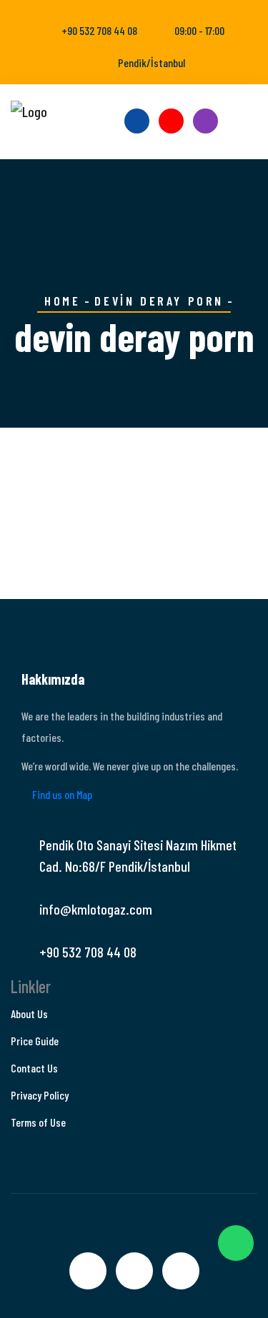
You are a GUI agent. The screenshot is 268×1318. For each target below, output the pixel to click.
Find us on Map (61, 794)
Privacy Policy (40, 1095)
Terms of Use (38, 1122)
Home (62, 300)
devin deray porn (159, 300)
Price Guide (35, 1040)
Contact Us (34, 1068)
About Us (29, 1013)
